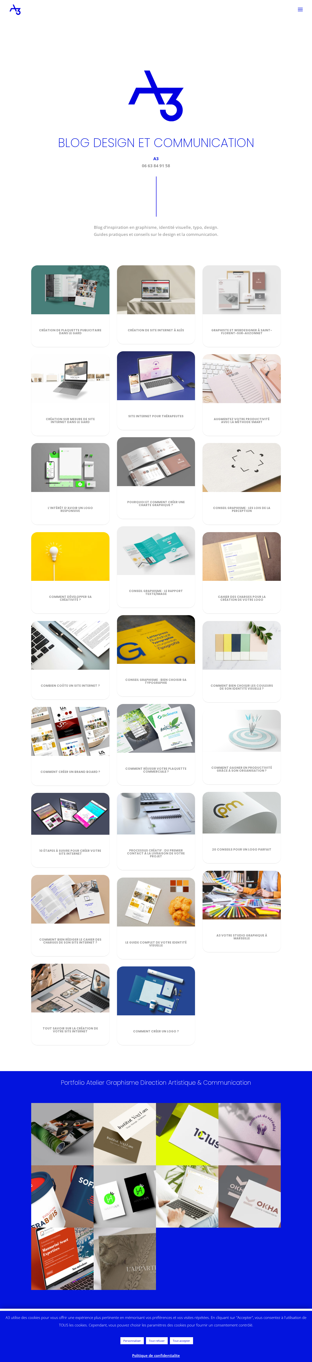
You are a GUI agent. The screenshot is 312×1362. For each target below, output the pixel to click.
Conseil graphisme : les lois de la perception (241, 509)
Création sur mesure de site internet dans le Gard (70, 420)
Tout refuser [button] (157, 1341)
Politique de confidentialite (156, 1355)
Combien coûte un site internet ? (70, 686)
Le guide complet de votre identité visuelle (156, 943)
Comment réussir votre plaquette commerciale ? (155, 770)
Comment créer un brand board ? (70, 772)
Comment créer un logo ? (156, 1031)
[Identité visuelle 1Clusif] (187, 1134)
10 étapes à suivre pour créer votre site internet (70, 852)
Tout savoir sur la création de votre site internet (70, 1029)
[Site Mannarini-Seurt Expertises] (62, 1259)
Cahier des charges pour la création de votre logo (242, 598)
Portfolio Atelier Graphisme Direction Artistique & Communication (156, 1082)
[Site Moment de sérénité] (249, 1134)
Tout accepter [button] (181, 1341)
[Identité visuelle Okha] (249, 1196)
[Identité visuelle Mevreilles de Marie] (187, 1196)
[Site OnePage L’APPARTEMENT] (125, 1259)
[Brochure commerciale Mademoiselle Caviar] (62, 1134)
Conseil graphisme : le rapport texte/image (156, 592)
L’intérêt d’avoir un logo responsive (70, 509)
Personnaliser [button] (132, 1341)
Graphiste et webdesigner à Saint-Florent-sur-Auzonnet (241, 331)
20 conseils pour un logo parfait (241, 849)
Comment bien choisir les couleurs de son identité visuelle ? (242, 687)
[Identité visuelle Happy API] (125, 1196)
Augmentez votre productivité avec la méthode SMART (242, 420)
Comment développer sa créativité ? (70, 598)
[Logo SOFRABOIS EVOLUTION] (62, 1196)
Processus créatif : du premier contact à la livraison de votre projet (156, 853)
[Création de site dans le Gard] (125, 1134)
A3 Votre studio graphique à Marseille (241, 936)
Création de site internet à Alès (156, 330)
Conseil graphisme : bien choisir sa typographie (155, 681)
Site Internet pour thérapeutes (156, 416)
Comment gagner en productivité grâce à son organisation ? (241, 769)
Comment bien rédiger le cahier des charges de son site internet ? (70, 941)
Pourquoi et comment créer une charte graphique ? (156, 503)
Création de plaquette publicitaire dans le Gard (70, 331)
